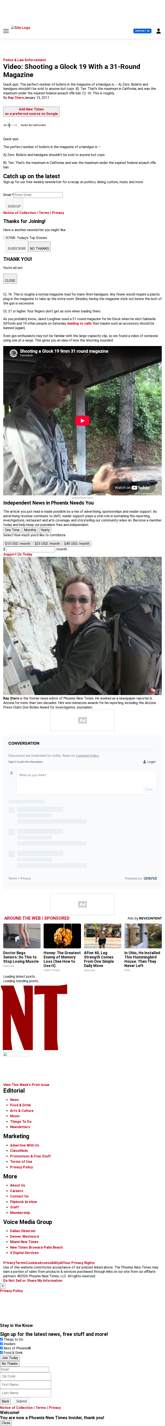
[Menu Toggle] (6, 31)
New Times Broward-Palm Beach (36, 1247)
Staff (14, 1207)
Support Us (142, 31)
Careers (16, 1191)
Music (15, 1116)
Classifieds (19, 1151)
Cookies (32, 1263)
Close (6, 1423)
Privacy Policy (21, 1167)
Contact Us (19, 1196)
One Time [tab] (12, 530)
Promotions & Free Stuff (30, 1156)
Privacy (58, 213)
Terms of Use (21, 1162)
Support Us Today (17, 554)
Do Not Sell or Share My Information (32, 1281)
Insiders (9, 1344)
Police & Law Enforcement (24, 60)
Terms (44, 213)
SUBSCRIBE (17, 249)
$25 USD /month (47, 544)
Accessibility (49, 1263)
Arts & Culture (22, 1111)
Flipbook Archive (23, 1202)
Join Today (10, 1358)
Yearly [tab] (45, 530)
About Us (17, 1185)
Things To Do (21, 1122)
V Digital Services (24, 1253)
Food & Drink (20, 1105)
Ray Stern (16, 98)
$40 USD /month (77, 544)
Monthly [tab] (30, 530)
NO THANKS (39, 249)
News (14, 1100)
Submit (21, 1401)
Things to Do (13, 1339)
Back (5, 1401)
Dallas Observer (23, 1231)
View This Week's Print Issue (26, 1085)
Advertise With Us (24, 1145)
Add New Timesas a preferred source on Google (31, 111)
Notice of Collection (19, 213)
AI (61, 1263)
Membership (20, 1213)
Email (8, 195)
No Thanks (10, 1364)
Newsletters (20, 1127)
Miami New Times (24, 1242)
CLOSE (10, 281)
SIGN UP (14, 206)
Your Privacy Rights (79, 1263)
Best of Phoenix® (17, 1348)
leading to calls (79, 323)
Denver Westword (24, 1236)
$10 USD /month (17, 544)
